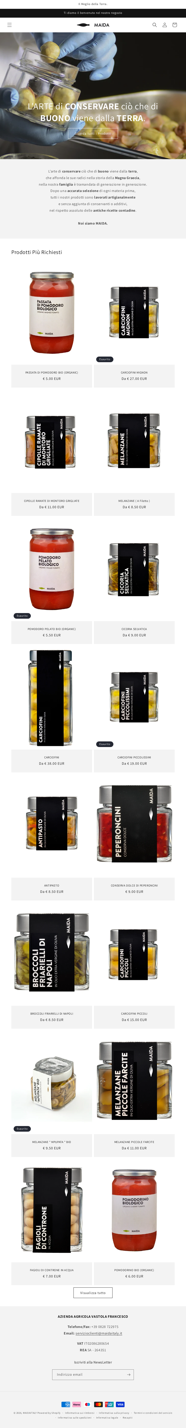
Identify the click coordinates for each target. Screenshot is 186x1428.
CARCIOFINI (51, 757)
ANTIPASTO (51, 885)
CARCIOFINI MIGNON (134, 372)
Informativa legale (107, 1417)
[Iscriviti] (129, 1374)
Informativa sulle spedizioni (75, 1417)
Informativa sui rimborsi (80, 1412)
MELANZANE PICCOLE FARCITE (134, 1142)
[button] (10, 25)
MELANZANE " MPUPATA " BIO (51, 1142)
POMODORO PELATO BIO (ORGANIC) (52, 629)
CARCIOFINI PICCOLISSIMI (134, 757)
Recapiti (128, 1417)
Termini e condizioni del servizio (153, 1412)
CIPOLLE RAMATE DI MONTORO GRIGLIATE (52, 501)
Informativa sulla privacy (114, 1412)
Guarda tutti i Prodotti (93, 133)
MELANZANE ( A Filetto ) (134, 501)
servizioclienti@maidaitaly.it (99, 1333)
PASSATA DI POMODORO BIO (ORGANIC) (51, 372)
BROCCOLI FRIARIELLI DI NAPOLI (51, 1014)
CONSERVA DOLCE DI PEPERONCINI (134, 885)
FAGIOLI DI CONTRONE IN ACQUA (52, 1270)
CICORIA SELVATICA (134, 629)
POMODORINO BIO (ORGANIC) (134, 1270)
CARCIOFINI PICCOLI (134, 1014)
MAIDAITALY (30, 1412)
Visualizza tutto (93, 1293)
